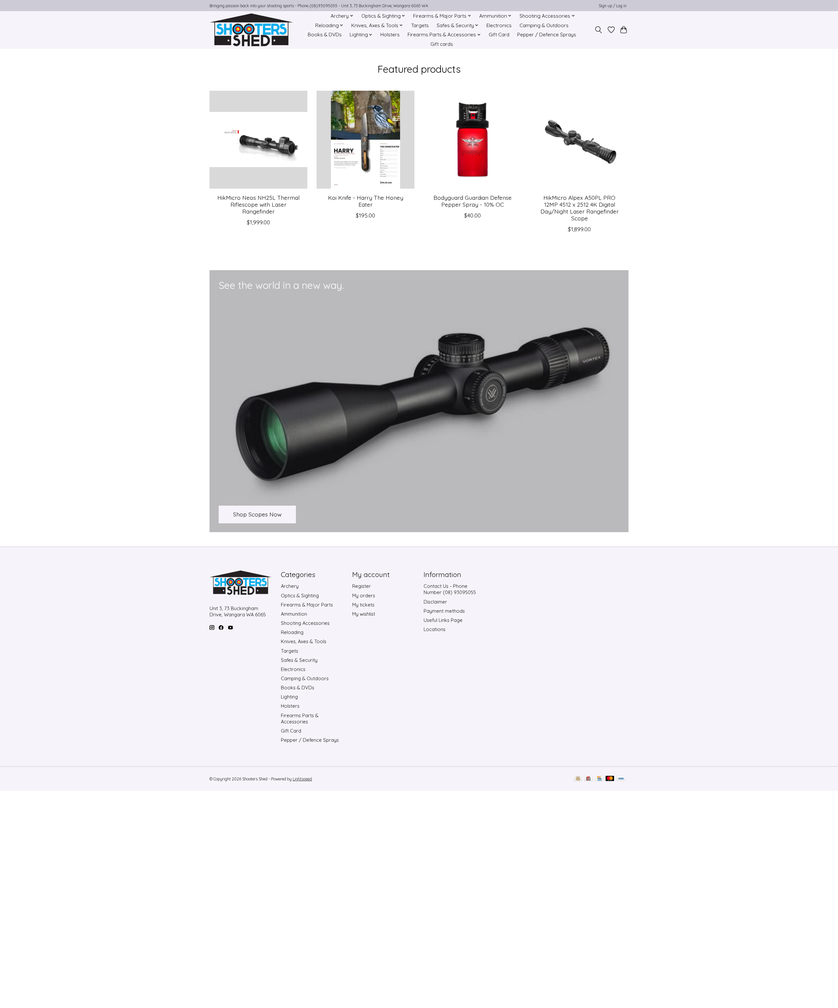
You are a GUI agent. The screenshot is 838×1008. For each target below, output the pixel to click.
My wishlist (363, 614)
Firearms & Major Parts (307, 605)
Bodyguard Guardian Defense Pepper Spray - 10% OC (472, 201)
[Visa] (621, 779)
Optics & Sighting (300, 595)
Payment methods (444, 611)
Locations (435, 629)
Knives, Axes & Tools (303, 641)
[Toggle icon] (598, 30)
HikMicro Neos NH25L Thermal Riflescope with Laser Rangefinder (258, 204)
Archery (290, 586)
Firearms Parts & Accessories (300, 718)
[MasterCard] (610, 779)
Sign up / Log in (613, 5)
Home (316, 16)
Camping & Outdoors (544, 25)
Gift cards (441, 44)
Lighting (289, 697)
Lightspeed (302, 778)
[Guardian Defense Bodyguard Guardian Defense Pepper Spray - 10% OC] (472, 140)
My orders (363, 595)
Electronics (499, 25)
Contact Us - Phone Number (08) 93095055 (450, 589)
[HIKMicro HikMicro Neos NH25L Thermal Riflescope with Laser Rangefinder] (258, 140)
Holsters (390, 34)
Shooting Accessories (305, 623)
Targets (420, 25)
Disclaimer (435, 602)
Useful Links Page (443, 620)
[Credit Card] (599, 779)
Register (361, 586)
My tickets (363, 605)
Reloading (292, 632)
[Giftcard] (588, 779)
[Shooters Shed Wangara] (251, 29)
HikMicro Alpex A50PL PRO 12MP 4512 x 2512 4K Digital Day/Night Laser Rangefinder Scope (579, 207)
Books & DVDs (325, 34)
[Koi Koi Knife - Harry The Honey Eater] (365, 140)
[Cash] (578, 779)
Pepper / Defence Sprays (546, 34)
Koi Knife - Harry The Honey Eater (365, 201)
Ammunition (294, 614)
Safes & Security (299, 660)
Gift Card (499, 34)
